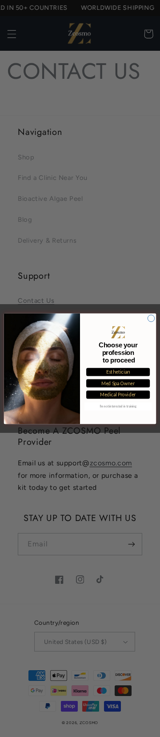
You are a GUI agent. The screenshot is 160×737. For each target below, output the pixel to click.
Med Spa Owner (118, 383)
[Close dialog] (151, 318)
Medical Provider (118, 395)
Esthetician (118, 372)
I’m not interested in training (118, 406)
